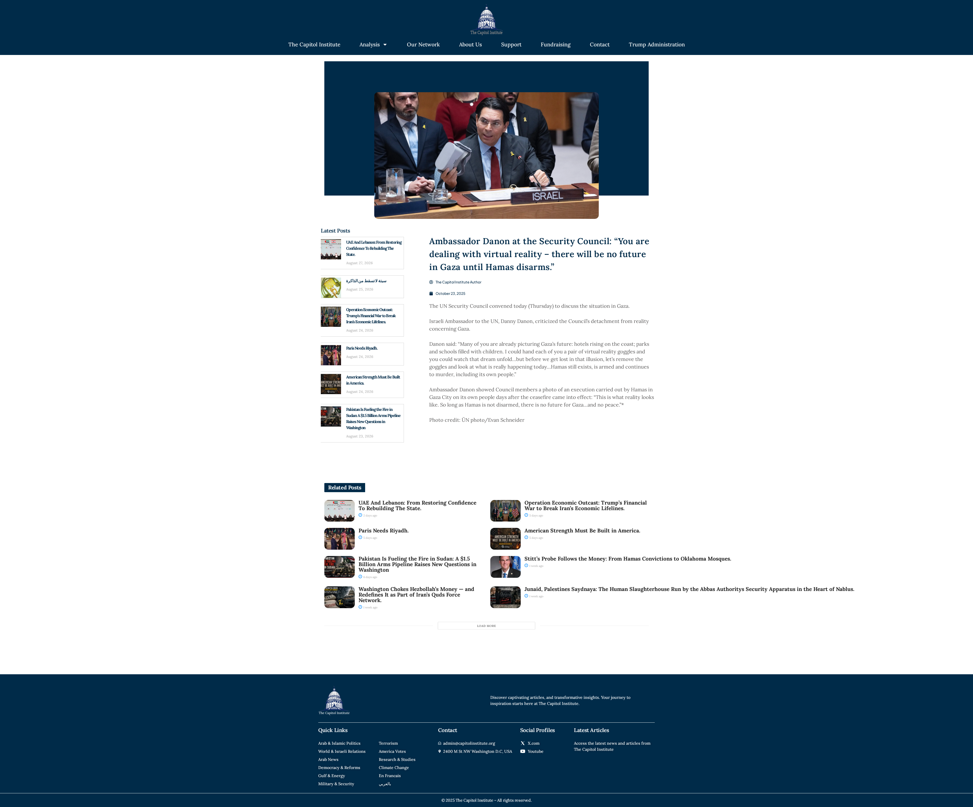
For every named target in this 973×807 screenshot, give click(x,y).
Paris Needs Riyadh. (362, 348)
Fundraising (556, 44)
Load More (486, 626)
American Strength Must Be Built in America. (582, 530)
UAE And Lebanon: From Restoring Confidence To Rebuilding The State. (374, 248)
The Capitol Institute (314, 44)
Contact (600, 44)
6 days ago (370, 577)
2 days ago (370, 515)
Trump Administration (657, 44)
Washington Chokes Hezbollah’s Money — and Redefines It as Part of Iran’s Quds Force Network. (416, 595)
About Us (470, 44)
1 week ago (536, 566)
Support (511, 44)
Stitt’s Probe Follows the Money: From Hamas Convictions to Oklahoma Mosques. (628, 558)
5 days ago (536, 515)
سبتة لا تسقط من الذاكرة (366, 280)
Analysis (370, 44)
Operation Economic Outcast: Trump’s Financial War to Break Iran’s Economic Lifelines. (371, 315)
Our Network (423, 44)
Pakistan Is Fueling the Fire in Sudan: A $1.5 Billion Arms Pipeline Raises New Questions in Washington (417, 564)
